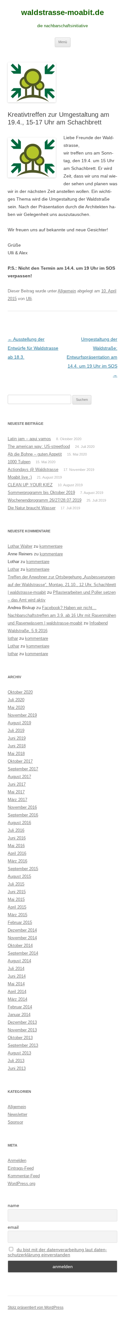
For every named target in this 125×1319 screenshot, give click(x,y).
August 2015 (19, 876)
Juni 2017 (17, 784)
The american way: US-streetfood (39, 446)
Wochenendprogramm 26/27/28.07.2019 (44, 500)
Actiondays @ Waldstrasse (33, 469)
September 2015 (23, 868)
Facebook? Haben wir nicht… (69, 607)
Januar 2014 (19, 1014)
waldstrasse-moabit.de (62, 12)
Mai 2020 (16, 707)
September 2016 (23, 815)
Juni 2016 (17, 838)
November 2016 (22, 807)
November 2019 (22, 715)
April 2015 (17, 907)
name (13, 1205)
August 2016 (19, 822)
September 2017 (23, 769)
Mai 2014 (16, 983)
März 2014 (17, 999)
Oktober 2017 (20, 761)
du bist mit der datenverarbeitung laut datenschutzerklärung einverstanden (57, 1252)
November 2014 (22, 937)
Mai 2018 (16, 753)
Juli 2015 (16, 884)
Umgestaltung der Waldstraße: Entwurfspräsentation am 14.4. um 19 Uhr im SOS (92, 357)
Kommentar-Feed (24, 1175)
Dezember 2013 (22, 1022)
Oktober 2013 (20, 1037)
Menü (62, 42)
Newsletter (17, 1114)
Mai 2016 (16, 845)
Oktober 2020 (20, 692)
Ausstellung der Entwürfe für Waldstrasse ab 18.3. (33, 348)
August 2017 (19, 776)
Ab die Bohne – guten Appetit (35, 454)
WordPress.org (21, 1183)
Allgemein (67, 291)
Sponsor (15, 1122)
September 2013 (23, 1045)
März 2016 (17, 861)
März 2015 (17, 914)
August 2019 (19, 722)
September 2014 (23, 953)
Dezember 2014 (22, 930)
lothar (13, 638)
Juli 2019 (16, 730)
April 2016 (17, 853)
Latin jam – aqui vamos (29, 438)
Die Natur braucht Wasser (31, 507)
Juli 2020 (16, 699)
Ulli (29, 298)
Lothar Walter (20, 546)
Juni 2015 (17, 891)
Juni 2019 (17, 738)
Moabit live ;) (20, 477)
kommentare (51, 546)
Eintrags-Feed (21, 1168)
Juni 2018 (17, 745)
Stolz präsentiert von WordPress (35, 1307)
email (13, 1227)
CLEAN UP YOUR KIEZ (30, 484)
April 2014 (17, 991)
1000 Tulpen (19, 461)
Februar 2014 (20, 1007)
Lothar (13, 569)
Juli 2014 (16, 968)
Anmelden (17, 1160)
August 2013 (19, 1053)
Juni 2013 (17, 1068)
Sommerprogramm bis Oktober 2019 (41, 492)
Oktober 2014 (20, 945)
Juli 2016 (16, 830)
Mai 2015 (16, 899)
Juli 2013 (16, 1060)
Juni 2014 (17, 976)
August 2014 (19, 960)
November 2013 (22, 1030)
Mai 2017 (16, 792)
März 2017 (17, 799)
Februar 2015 (20, 922)
